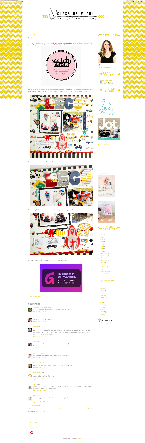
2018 (101, 242)
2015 (101, 249)
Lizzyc (34, 384)
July (102, 264)
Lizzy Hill (35, 326)
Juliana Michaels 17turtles (40, 307)
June (102, 288)
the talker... (104, 276)
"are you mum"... (105, 283)
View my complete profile (105, 67)
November (104, 255)
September (104, 260)
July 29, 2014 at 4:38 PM (39, 348)
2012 (101, 305)
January (103, 299)
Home (61, 409)
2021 (101, 235)
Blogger (80, 438)
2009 (101, 312)
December (104, 253)
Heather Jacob (37, 363)
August (103, 262)
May (102, 290)
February (103, 297)
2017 (101, 244)
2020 (101, 237)
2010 (101, 309)
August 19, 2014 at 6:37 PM (40, 402)
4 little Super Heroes (106, 271)
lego (102, 269)
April (102, 293)
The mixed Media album (107, 280)
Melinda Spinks (37, 372)
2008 (101, 314)
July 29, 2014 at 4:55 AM (39, 336)
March (103, 295)
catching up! (104, 267)
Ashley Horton (37, 353)
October (103, 258)
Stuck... (103, 278)
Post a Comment (35, 405)
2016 (101, 246)
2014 (101, 251)
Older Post (91, 409)
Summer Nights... (105, 273)
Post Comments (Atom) (42, 411)
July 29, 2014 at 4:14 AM (39, 311)
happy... (103, 285)
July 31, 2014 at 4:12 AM (39, 390)
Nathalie (35, 396)
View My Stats (34, 427)
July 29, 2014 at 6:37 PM (39, 357)
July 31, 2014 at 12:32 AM (40, 379)
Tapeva (35, 317)
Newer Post (32, 409)
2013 (101, 302)
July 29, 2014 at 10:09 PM (40, 367)
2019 (101, 239)
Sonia (34, 341)
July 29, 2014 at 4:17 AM (39, 321)
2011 (101, 307)
